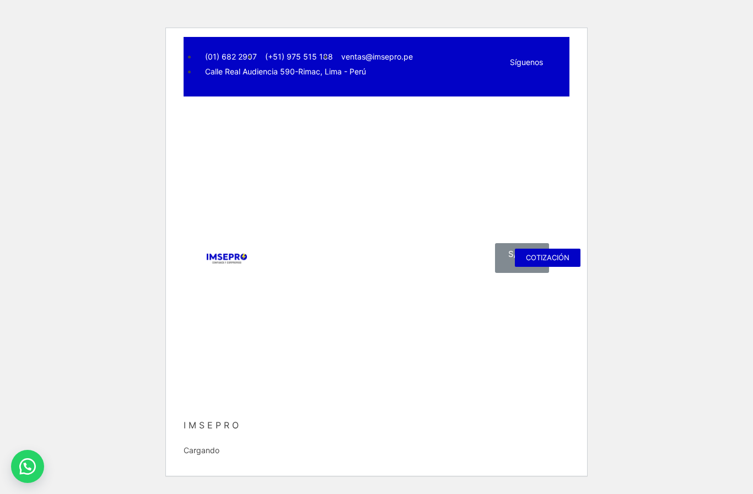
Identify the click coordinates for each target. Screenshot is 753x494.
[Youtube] (545, 85)
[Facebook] (516, 85)
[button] (27, 466)
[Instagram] (531, 85)
